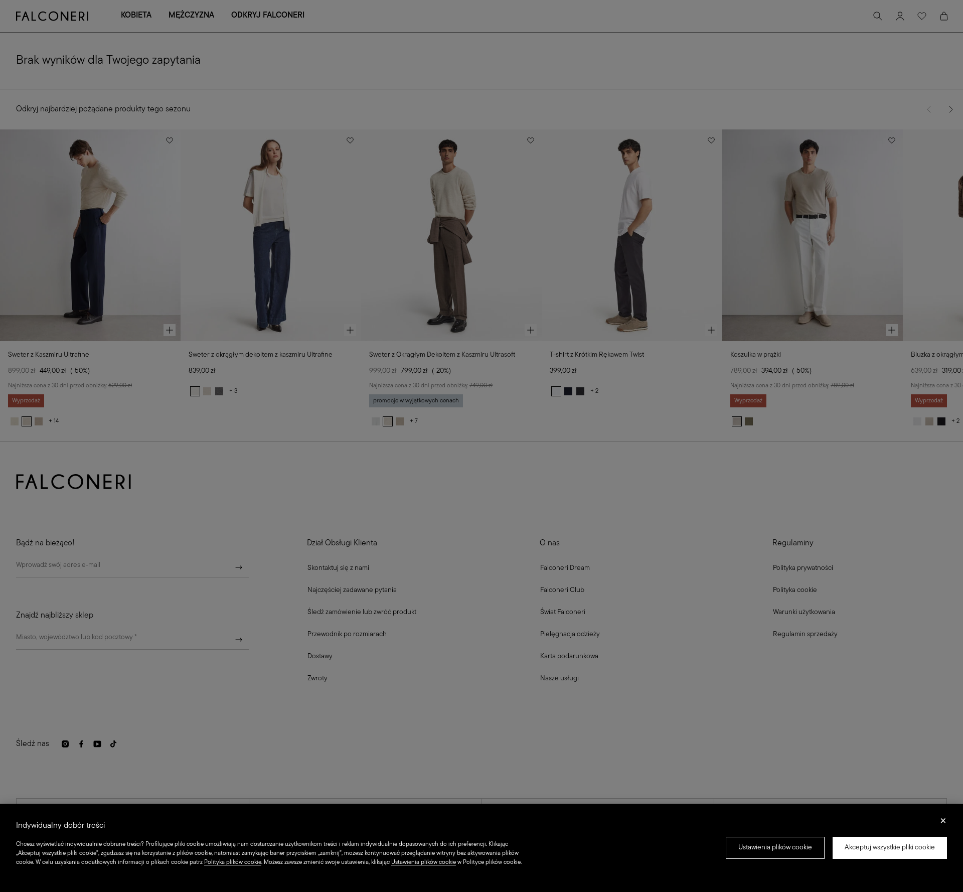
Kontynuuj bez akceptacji (943, 824)
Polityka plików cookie (232, 862)
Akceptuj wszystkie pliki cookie (890, 847)
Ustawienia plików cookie (775, 847)
